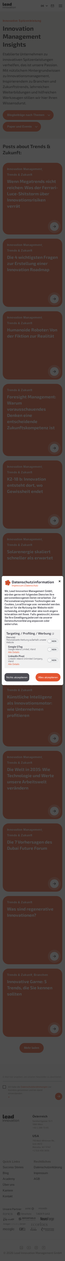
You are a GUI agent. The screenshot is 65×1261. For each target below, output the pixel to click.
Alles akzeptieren (48, 677)
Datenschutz (31, 585)
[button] (49, 641)
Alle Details (13, 652)
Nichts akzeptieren (16, 677)
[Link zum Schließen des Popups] (59, 581)
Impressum (17, 585)
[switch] (53, 640)
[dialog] (32, 630)
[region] (32, 649)
